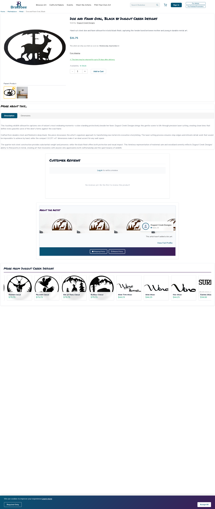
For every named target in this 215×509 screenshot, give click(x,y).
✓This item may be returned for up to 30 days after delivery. (92, 59)
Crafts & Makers (56, 5)
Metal (21, 11)
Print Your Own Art (102, 5)
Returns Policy (117, 252)
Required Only (13, 505)
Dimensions (25, 116)
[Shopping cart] (165, 4)
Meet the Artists (83, 5)
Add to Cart (98, 71)
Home (3, 11)
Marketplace (12, 11)
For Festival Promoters (196, 6)
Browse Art (41, 5)
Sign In (176, 5)
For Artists (195, 3)
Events (70, 5)
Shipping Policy (99, 252)
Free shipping (75, 53)
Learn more (47, 499)
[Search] (157, 5)
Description (9, 116)
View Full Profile (164, 243)
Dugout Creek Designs (86, 23)
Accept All (204, 505)
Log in (99, 170)
